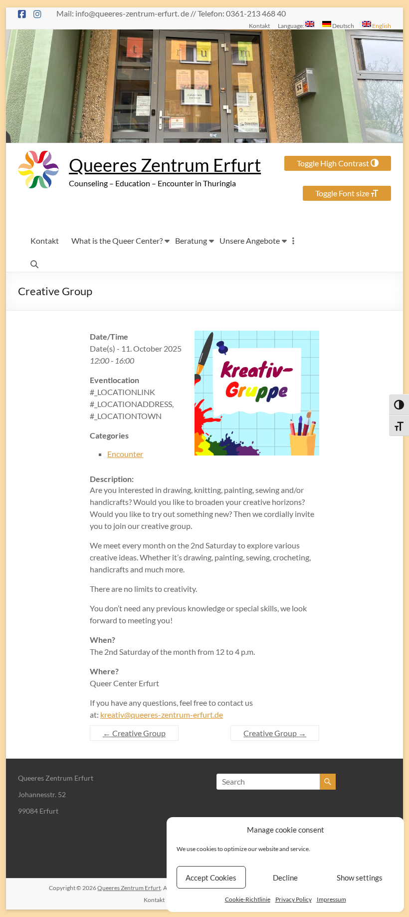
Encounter (125, 453)
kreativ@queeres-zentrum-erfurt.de (161, 714)
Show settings (360, 877)
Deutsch (342, 25)
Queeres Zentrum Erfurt (165, 165)
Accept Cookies (211, 877)
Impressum (331, 899)
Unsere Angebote (249, 240)
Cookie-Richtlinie (247, 899)
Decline (285, 877)
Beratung (191, 240)
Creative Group (134, 733)
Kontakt (259, 25)
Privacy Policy (293, 899)
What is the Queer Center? (117, 240)
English (381, 25)
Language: (291, 25)
